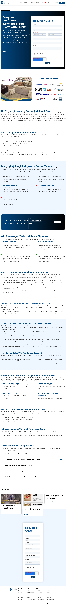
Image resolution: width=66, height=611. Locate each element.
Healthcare (28, 595)
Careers (48, 2)
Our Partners (26, 2)
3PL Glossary (38, 594)
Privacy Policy (49, 597)
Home (21, 2)
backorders (51, 284)
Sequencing (20, 592)
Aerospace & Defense (30, 592)
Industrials (28, 597)
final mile (45, 325)
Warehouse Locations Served (51, 599)
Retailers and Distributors (31, 599)
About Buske (49, 590)
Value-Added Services (22, 595)
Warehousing (20, 590)
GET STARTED (57, 222)
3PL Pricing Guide (39, 595)
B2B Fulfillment (20, 597)
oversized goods (56, 187)
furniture (24, 112)
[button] (32, 2)
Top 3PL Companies (39, 592)
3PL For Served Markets (40, 599)
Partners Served (38, 601)
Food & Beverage (29, 590)
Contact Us (62, 2)
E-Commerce (20, 594)
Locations (56, 2)
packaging (57, 168)
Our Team (48, 592)
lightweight (61, 384)
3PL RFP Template (39, 597)
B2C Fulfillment (20, 599)
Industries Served (29, 601)
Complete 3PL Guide (39, 590)
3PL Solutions (20, 601)
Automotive (29, 594)
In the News (48, 594)
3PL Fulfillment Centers (50, 601)
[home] (5, 2)
